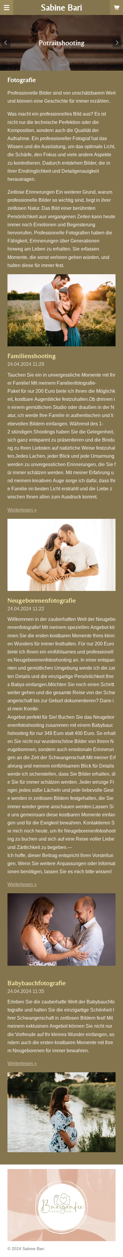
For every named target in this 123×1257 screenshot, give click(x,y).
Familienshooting (31, 356)
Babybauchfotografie (36, 983)
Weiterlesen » (22, 509)
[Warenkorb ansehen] (116, 7)
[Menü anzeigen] (6, 7)
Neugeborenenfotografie (41, 600)
